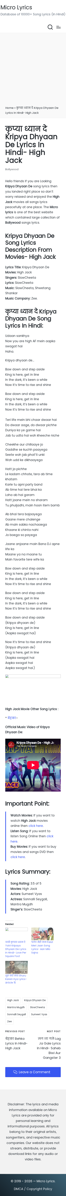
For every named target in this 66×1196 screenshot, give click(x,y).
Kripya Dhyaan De (35, 1000)
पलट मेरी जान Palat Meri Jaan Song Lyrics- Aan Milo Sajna (42, 947)
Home (9, 108)
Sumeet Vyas (39, 1014)
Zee (9, 1021)
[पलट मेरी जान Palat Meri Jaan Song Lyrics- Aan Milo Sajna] (42, 934)
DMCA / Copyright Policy (33, 1189)
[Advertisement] (33, 71)
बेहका (12, 718)
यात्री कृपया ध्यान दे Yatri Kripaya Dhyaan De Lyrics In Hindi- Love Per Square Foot (15, 949)
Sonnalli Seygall (16, 1014)
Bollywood (11, 169)
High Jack (13, 1000)
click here (36, 826)
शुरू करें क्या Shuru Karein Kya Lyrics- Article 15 (16, 979)
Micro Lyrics (16, 7)
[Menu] (58, 27)
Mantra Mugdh (16, 1007)
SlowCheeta (37, 1007)
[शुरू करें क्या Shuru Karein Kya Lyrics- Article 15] (16, 967)
